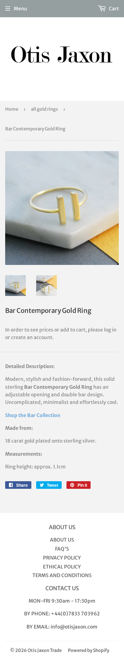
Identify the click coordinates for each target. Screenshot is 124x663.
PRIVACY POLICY (62, 558)
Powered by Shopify (88, 650)
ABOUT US (62, 540)
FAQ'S (62, 549)
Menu (20, 9)
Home (11, 109)
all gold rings (44, 109)
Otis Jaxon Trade (45, 650)
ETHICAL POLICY (62, 567)
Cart (113, 9)
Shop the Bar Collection (32, 415)
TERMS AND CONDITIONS (62, 575)
